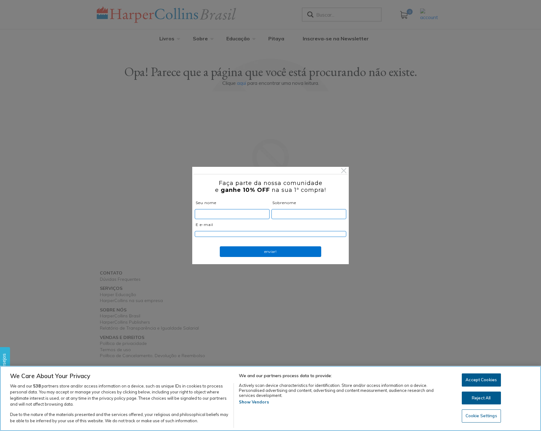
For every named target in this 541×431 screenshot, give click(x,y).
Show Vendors (254, 401)
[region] (270, 398)
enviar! (270, 251)
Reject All (481, 397)
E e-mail (204, 224)
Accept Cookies (481, 379)
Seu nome (206, 202)
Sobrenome (284, 202)
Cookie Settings (481, 415)
